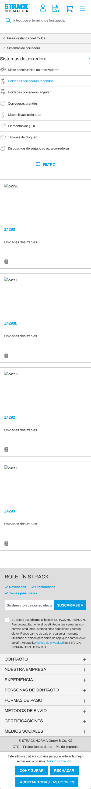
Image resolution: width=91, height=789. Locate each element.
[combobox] (49, 20)
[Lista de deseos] (56, 8)
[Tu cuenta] (42, 8)
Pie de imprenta (67, 747)
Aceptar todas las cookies (47, 782)
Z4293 (9, 511)
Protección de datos (37, 747)
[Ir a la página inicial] (17, 8)
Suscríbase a (70, 605)
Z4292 (9, 417)
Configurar (32, 770)
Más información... (60, 761)
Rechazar (64, 770)
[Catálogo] (6, 262)
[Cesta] (69, 8)
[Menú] (82, 8)
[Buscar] (8, 20)
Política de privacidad (49, 642)
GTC (16, 747)
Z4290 (9, 229)
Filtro (48, 164)
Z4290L (10, 323)
